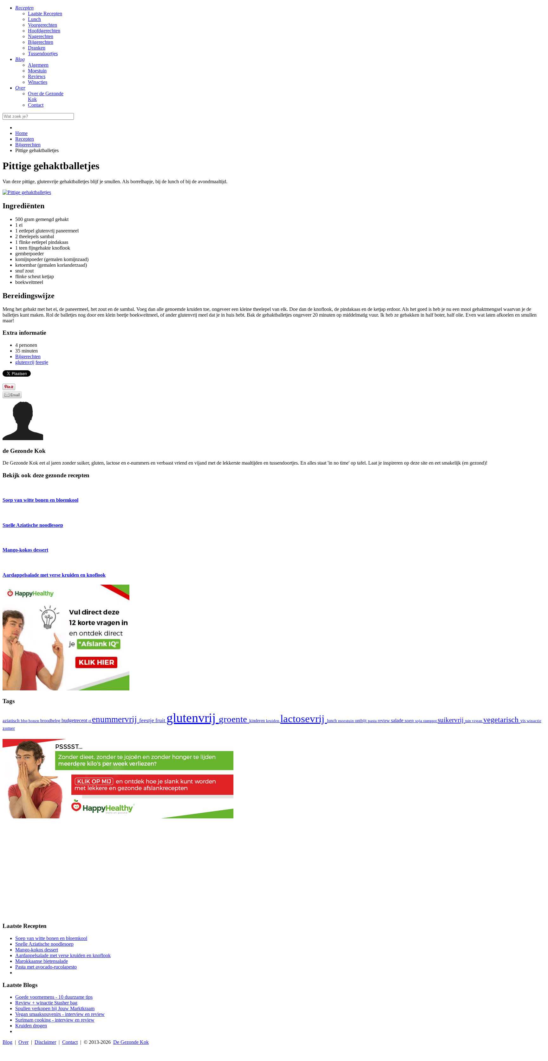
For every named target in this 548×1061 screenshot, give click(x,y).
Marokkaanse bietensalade (41, 961)
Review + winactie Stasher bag (46, 1002)
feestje (147, 720)
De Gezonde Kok (131, 1042)
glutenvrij (192, 718)
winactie (534, 720)
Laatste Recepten (45, 13)
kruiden (273, 720)
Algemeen (38, 65)
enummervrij (115, 719)
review (384, 720)
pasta (373, 721)
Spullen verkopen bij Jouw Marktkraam (55, 1008)
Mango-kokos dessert (36, 949)
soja (419, 721)
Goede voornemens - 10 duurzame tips (54, 997)
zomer (9, 728)
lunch (332, 720)
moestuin (346, 720)
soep (410, 720)
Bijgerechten (40, 42)
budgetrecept (75, 720)
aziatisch (12, 720)
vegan (477, 721)
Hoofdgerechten (44, 30)
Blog (7, 1042)
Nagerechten (40, 36)
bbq (25, 720)
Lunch (34, 19)
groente (234, 719)
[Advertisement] (274, 872)
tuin (468, 721)
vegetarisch (501, 719)
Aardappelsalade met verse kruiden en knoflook (63, 955)
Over (23, 1042)
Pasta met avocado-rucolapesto (46, 967)
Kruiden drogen (31, 1025)
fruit (160, 720)
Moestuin (37, 70)
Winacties (37, 82)
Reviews (36, 76)
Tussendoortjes (43, 53)
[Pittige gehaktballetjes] (27, 192)
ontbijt (361, 720)
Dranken (36, 47)
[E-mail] (12, 396)
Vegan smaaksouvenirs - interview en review (60, 1014)
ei (90, 721)
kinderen (257, 720)
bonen (34, 720)
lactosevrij (303, 718)
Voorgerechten (42, 25)
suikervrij (451, 720)
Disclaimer (45, 1042)
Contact (35, 105)
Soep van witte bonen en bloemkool (51, 938)
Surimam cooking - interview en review (55, 1020)
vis (523, 720)
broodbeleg (51, 720)
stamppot (430, 721)
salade (398, 720)
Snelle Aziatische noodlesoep (44, 944)
